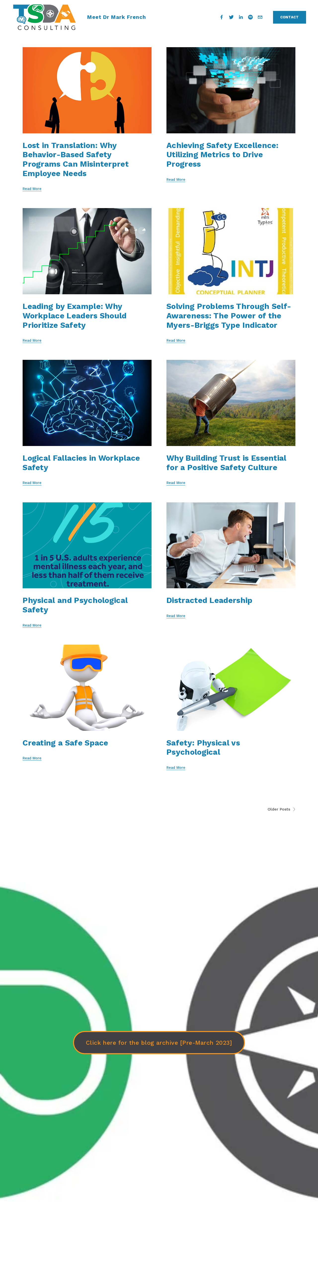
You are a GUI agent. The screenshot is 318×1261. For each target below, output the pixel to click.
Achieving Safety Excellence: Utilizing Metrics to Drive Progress (222, 155)
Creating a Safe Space (65, 742)
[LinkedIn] (240, 17)
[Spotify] (250, 17)
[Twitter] (231, 17)
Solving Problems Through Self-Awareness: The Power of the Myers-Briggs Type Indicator (228, 316)
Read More (32, 189)
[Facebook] (221, 17)
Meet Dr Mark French (116, 17)
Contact (289, 17)
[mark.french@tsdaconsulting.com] (260, 17)
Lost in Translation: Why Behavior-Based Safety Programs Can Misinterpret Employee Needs (76, 159)
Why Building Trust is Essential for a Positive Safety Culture (226, 462)
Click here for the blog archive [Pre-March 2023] (159, 1042)
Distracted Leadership (209, 600)
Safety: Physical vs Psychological (203, 747)
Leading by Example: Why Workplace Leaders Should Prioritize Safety (75, 316)
